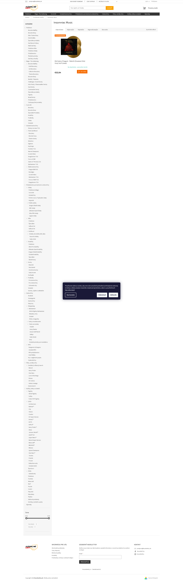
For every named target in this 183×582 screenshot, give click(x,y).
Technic (31, 456)
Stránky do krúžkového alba (37, 234)
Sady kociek (32, 273)
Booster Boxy (32, 33)
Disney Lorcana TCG (34, 128)
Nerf (29, 484)
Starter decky (33, 139)
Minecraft (31, 481)
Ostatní (31, 316)
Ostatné (30, 123)
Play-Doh (30, 492)
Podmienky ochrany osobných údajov (62, 558)
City (30, 409)
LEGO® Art (31, 435)
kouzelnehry (140, 554)
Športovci (31, 469)
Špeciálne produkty (33, 41)
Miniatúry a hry (33, 314)
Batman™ (31, 407)
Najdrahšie (81, 30)
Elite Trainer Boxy (33, 35)
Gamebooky (32, 474)
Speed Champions (34, 450)
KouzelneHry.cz (86, 569)
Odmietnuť (102, 295)
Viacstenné (32, 267)
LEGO (29, 401)
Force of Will (31, 159)
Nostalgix (31, 172)
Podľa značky (32, 203)
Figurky (30, 95)
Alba (29, 218)
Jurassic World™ (33, 432)
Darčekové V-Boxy (33, 43)
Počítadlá (31, 275)
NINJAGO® (31, 445)
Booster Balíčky (32, 30)
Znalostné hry (32, 360)
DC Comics (32, 381)
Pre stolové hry (33, 283)
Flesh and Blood (32, 131)
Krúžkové (31, 231)
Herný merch (32, 386)
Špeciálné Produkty (33, 113)
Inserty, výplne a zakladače (36, 291)
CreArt (30, 489)
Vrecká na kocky (33, 270)
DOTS (30, 422)
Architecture (32, 404)
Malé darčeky (32, 46)
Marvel (31, 368)
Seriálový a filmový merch (35, 365)
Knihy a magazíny (34, 319)
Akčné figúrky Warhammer (36, 311)
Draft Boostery (33, 66)
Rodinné (30, 296)
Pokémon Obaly (32, 51)
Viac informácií (70, 290)
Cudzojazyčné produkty (35, 102)
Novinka (32, 527)
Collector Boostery (34, 72)
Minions (31, 448)
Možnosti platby (104, 1)
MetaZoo (30, 141)
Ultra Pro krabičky (34, 247)
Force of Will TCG (34, 180)
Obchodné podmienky (76, 1)
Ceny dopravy (91, 1)
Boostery (31, 108)
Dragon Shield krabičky (35, 252)
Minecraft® (32, 443)
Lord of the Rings (34, 376)
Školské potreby (33, 56)
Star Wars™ (32, 453)
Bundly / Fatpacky (33, 79)
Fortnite (30, 479)
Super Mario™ (33, 438)
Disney (31, 378)
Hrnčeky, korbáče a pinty (35, 502)
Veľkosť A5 (32, 229)
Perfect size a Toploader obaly (38, 198)
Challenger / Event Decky (35, 82)
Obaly (30, 120)
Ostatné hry (32, 195)
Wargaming (31, 306)
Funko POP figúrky (34, 399)
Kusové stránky (34, 237)
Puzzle (30, 487)
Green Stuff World (35, 332)
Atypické (31, 200)
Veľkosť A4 (32, 226)
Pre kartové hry (33, 280)
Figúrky (30, 391)
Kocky (30, 262)
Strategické (31, 298)
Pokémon (29, 28)
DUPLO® (31, 425)
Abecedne (105, 30)
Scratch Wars (32, 154)
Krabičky (30, 115)
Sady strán (33, 239)
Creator (31, 414)
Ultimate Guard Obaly (35, 211)
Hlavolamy (31, 494)
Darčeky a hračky (33, 59)
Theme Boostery (34, 74)
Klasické (31, 265)
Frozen (31, 461)
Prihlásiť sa (85, 562)
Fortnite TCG (32, 149)
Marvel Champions (33, 151)
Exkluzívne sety (33, 463)
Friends (31, 458)
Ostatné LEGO (33, 466)
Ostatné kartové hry (32, 126)
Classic (31, 412)
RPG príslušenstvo (34, 353)
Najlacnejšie (70, 30)
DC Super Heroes (34, 417)
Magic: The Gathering (32, 61)
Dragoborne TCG (33, 157)
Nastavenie (71, 295)
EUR (147, 1)
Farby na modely (34, 324)
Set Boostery (32, 69)
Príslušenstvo (32, 53)
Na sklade (33, 524)
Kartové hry (31, 301)
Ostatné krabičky (34, 255)
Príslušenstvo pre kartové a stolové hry (37, 185)
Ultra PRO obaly (33, 213)
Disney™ (31, 419)
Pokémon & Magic (34, 190)
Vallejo (31, 334)
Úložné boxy (32, 260)
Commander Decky (33, 90)
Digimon (30, 144)
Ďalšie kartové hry (33, 167)
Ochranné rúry (33, 285)
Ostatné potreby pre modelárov (38, 342)
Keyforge (31, 146)
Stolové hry (29, 293)
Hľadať (109, 8)
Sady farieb (33, 337)
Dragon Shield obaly (35, 206)
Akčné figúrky (33, 394)
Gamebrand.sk (96, 569)
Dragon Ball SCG (33, 169)
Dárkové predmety (33, 499)
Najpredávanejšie (93, 30)
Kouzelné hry (140, 551)
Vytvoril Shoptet (153, 578)
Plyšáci (30, 497)
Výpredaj (28, 505)
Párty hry (30, 304)
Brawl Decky (31, 97)
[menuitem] (28, 14)
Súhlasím (113, 295)
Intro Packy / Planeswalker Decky (37, 84)
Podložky (31, 118)
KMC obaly (32, 208)
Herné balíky (31, 38)
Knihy (29, 471)
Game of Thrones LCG (34, 162)
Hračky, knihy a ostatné (33, 389)
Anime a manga (33, 383)
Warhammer (32, 309)
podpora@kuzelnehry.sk (144, 548)
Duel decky (31, 87)
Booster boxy (33, 136)
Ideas (30, 430)
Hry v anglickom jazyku (34, 358)
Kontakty (54, 555)
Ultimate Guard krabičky (35, 249)
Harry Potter (32, 371)
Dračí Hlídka (32, 355)
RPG (29, 345)
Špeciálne (31, 224)
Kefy (30, 340)
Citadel (32, 327)
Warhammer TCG (33, 164)
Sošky (30, 396)
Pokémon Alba (32, 48)
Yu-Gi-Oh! (29, 105)
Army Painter (33, 329)
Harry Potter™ (33, 427)
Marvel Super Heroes (35, 440)
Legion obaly (33, 216)
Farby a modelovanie (35, 322)
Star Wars (31, 373)
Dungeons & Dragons (35, 347)
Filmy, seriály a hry (31, 363)
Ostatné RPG (32, 350)
